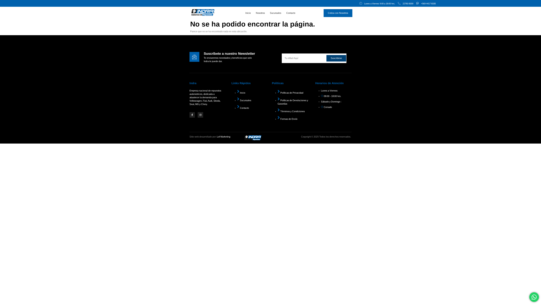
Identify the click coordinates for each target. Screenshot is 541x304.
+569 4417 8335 (428, 3)
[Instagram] (200, 115)
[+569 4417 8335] (417, 3)
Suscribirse (336, 58)
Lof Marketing (223, 137)
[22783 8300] (399, 3)
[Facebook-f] (192, 115)
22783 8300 (408, 3)
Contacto (290, 13)
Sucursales (275, 13)
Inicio (248, 13)
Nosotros (260, 13)
